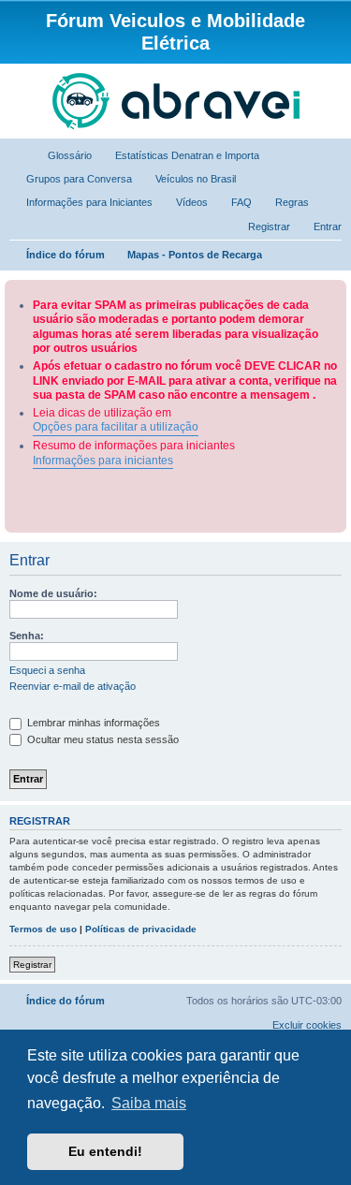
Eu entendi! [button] (105, 1151)
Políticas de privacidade (141, 929)
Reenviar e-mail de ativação (72, 686)
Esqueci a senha (47, 670)
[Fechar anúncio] (334, 291)
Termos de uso (43, 929)
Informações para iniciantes (103, 460)
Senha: (26, 635)
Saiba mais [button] (148, 1103)
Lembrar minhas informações (92, 722)
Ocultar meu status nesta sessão (101, 739)
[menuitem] (61, 155)
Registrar (32, 964)
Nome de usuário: (53, 593)
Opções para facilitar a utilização (115, 426)
